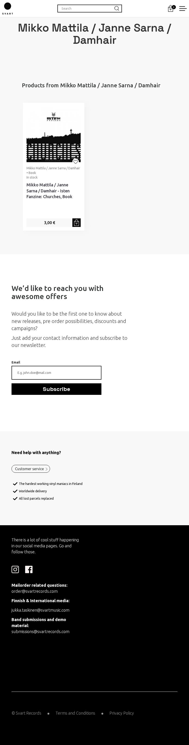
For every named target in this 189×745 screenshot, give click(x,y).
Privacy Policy (121, 713)
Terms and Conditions (75, 713)
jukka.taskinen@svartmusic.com (40, 610)
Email (16, 362)
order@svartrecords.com (35, 591)
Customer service (29, 469)
